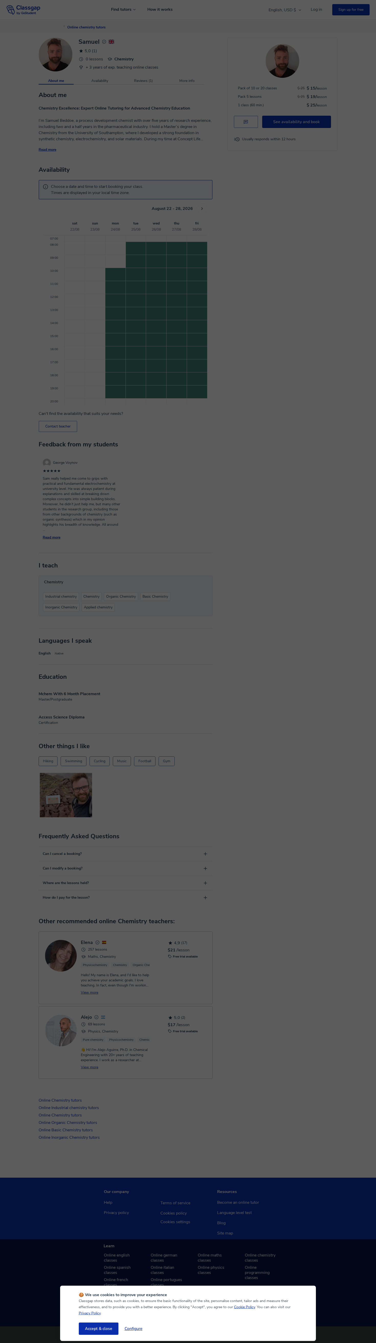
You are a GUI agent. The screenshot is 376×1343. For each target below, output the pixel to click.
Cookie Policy (244, 1307)
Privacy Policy (90, 1313)
